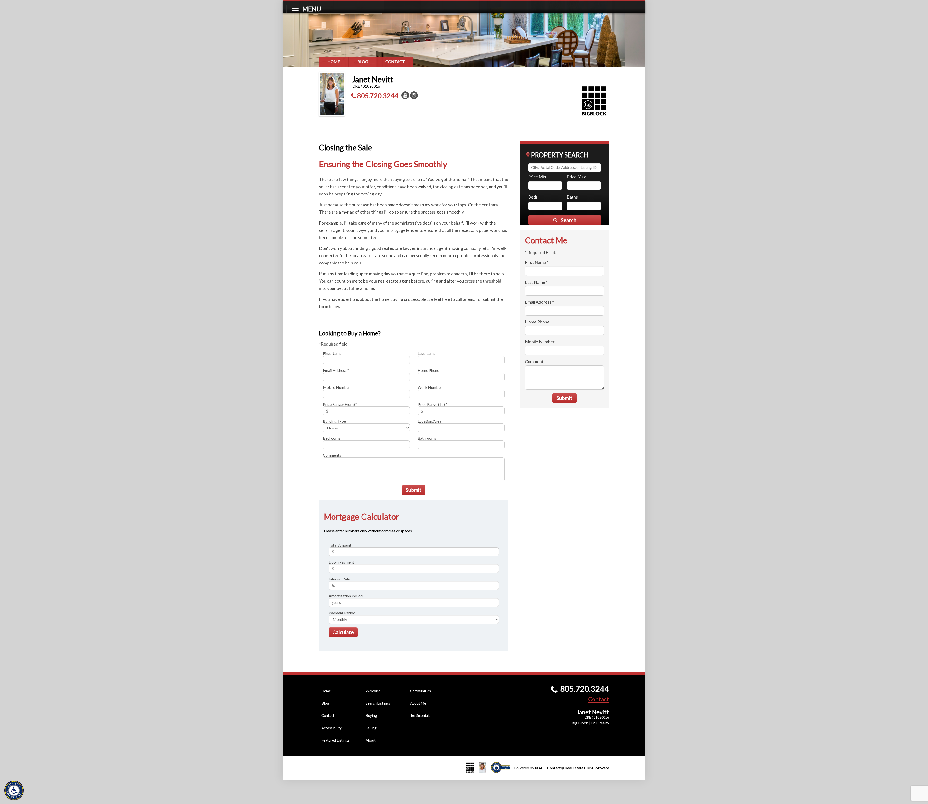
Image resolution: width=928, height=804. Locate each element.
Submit (413, 490)
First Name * (333, 353)
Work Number (430, 387)
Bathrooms (427, 438)
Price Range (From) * (340, 404)
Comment (534, 361)
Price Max (576, 176)
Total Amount (340, 545)
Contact (395, 61)
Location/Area (429, 421)
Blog (362, 61)
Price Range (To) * (432, 404)
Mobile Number (336, 387)
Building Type (334, 421)
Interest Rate (339, 579)
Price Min (537, 176)
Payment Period (342, 612)
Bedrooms (331, 438)
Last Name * (428, 353)
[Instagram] (414, 95)
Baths (572, 197)
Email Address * (336, 370)
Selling (371, 728)
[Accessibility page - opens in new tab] (502, 770)
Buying (371, 715)
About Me (418, 703)
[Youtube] (405, 95)
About (371, 740)
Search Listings (378, 703)
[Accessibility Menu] (14, 790)
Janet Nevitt (372, 79)
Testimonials (420, 715)
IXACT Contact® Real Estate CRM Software (572, 768)
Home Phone (428, 370)
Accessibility (331, 728)
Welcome (373, 691)
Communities (420, 691)
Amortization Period (346, 596)
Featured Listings (335, 740)
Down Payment (341, 562)
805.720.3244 (377, 96)
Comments (332, 455)
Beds (533, 197)
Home (333, 61)
